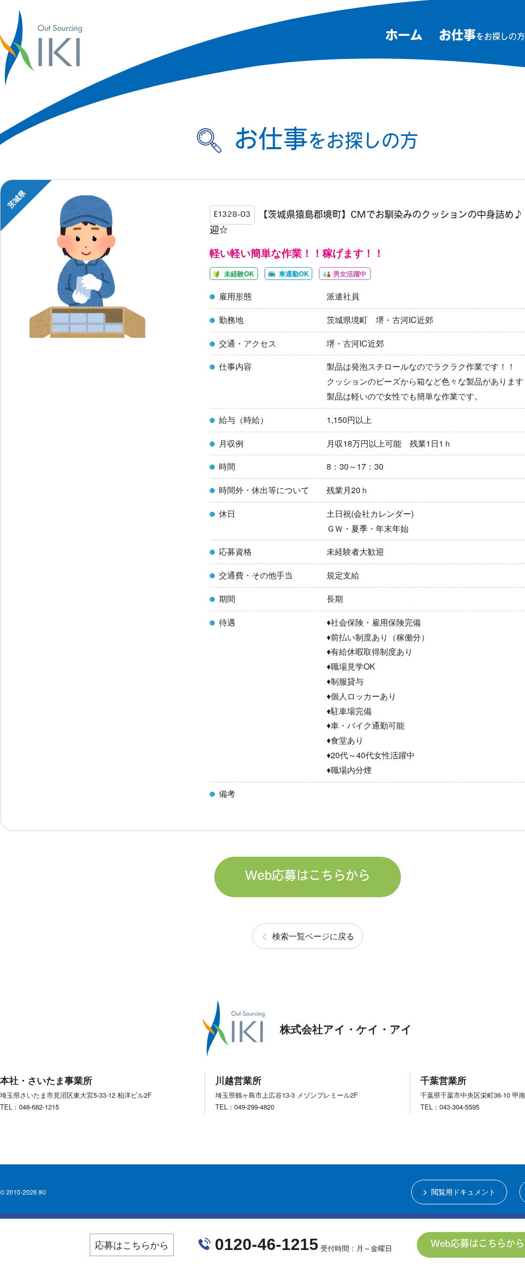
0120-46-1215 (266, 1244)
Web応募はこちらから (307, 877)
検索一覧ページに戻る (313, 936)
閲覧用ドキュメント (463, 1191)
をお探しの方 (482, 37)
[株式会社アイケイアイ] (41, 81)
